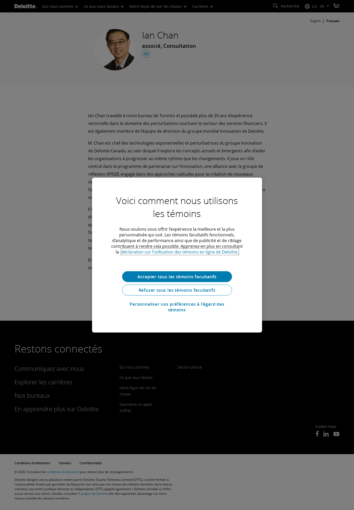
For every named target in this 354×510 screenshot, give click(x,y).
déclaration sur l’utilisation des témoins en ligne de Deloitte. (179, 252)
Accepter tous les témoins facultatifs (177, 277)
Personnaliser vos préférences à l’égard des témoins (177, 307)
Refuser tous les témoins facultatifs (177, 290)
